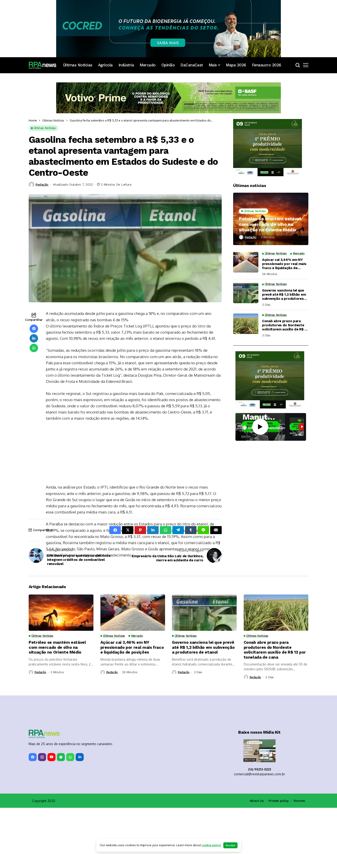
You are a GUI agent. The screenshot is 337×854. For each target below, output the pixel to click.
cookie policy (211, 845)
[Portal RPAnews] (42, 65)
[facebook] (33, 803)
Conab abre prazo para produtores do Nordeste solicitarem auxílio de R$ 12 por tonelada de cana (285, 325)
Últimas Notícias (53, 120)
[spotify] (61, 803)
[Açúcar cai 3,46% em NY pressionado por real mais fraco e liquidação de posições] (245, 262)
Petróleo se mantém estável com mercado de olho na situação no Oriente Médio (270, 224)
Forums (299, 847)
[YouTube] (51, 803)
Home (33, 120)
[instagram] (42, 803)
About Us (257, 847)
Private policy (278, 847)
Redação (42, 184)
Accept (230, 845)
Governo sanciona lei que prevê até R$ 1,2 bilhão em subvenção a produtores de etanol (284, 294)
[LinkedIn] (80, 803)
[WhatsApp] (70, 803)
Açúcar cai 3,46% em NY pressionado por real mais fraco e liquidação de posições (284, 264)
